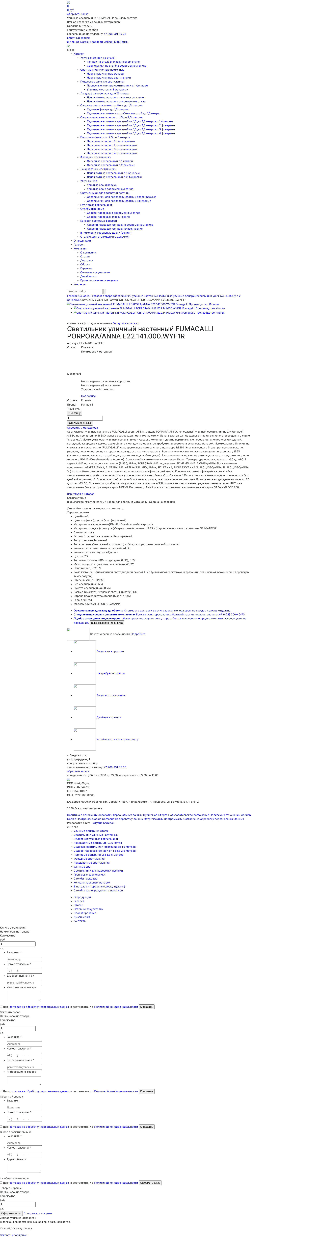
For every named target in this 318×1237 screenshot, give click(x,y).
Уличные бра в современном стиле (110, 189)
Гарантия (86, 268)
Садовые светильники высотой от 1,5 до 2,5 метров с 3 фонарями (131, 129)
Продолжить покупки (38, 1213)
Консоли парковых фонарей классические (115, 228)
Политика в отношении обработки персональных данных (104, 815)
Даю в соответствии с (70, 1006)
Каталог (79, 53)
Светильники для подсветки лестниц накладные (119, 200)
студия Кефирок (103, 823)
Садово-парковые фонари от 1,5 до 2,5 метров (111, 117)
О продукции (82, 240)
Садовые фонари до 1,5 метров (107, 109)
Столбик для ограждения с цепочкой (105, 236)
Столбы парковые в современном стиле (113, 212)
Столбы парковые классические (108, 216)
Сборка (85, 264)
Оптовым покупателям (95, 272)
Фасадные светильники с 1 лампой (110, 161)
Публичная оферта (155, 815)
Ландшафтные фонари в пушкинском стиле (115, 97)
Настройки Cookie (89, 819)
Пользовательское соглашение (188, 815)
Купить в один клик (79, 423)
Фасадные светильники (95, 157)
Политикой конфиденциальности (116, 1006)
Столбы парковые (92, 208)
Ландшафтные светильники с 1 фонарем (113, 173)
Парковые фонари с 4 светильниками (112, 153)
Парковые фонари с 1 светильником (111, 141)
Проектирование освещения (99, 280)
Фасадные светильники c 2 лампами (111, 165)
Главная (72, 296)
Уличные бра (88, 181)
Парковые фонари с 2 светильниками (112, 145)
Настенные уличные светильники (109, 77)
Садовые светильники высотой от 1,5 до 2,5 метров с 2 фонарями (131, 125)
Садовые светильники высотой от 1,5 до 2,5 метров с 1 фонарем (130, 121)
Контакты (80, 284)
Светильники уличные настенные (102, 69)
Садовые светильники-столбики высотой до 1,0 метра (123, 113)
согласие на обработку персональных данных (39, 1006)
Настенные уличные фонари (105, 73)
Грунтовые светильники (96, 204)
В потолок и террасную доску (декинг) (106, 232)
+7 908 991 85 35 (115, 33)
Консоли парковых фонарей (98, 220)
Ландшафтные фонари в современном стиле (116, 101)
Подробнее (88, 396)
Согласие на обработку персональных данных (213, 819)
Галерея (79, 244)
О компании (88, 252)
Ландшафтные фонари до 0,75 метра (104, 93)
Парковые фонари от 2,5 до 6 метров (105, 137)
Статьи (85, 256)
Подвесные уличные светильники (102, 81)
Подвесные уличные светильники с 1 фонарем (117, 85)
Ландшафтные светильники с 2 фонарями (114, 177)
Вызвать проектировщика (107, 622)
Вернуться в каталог (126, 323)
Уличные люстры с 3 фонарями (107, 89)
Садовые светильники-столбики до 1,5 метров (111, 105)
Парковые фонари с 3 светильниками (112, 149)
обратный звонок (78, 37)
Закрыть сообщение (13, 1235)
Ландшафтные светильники (98, 169)
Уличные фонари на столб (97, 57)
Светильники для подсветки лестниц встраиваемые (121, 196)
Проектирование (85, 913)
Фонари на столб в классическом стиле (113, 61)
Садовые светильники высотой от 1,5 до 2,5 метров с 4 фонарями (131, 133)
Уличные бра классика (102, 185)
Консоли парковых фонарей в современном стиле (120, 224)
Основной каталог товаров (96, 296)
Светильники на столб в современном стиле (116, 65)
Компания (80, 248)
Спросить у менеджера (82, 427)
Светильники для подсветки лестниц (105, 192)
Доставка (86, 260)
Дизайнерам (88, 276)
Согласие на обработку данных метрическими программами (142, 819)
